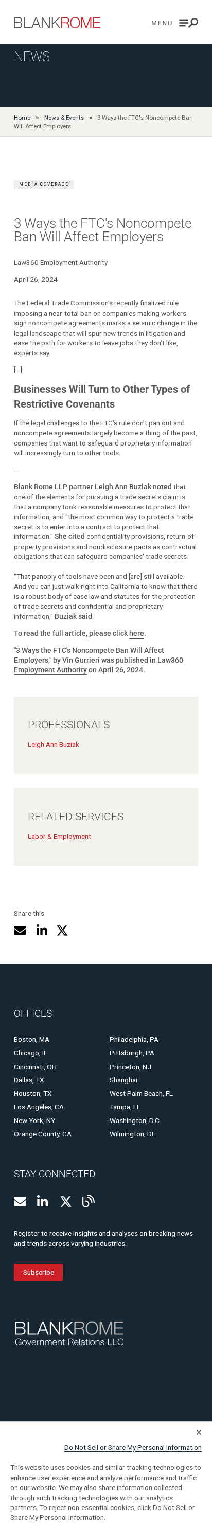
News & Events (64, 117)
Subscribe (38, 1272)
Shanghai (123, 1080)
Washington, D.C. (135, 1120)
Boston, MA (31, 1039)
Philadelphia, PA (134, 1039)
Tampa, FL (125, 1107)
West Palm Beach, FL (141, 1093)
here (136, 633)
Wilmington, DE (132, 1134)
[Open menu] (175, 23)
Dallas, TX (29, 1080)
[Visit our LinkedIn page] (43, 1201)
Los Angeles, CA (39, 1107)
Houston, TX (33, 1093)
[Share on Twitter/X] (62, 930)
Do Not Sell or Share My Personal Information (133, 1447)
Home (22, 117)
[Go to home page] (57, 22)
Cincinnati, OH (35, 1066)
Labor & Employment (59, 836)
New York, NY (34, 1120)
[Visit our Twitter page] (66, 1201)
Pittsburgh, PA (132, 1053)
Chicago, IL (30, 1053)
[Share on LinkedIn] (41, 930)
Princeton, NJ (130, 1066)
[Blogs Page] (88, 1201)
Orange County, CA (43, 1134)
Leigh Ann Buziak (53, 744)
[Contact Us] (20, 1201)
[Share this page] (20, 930)
